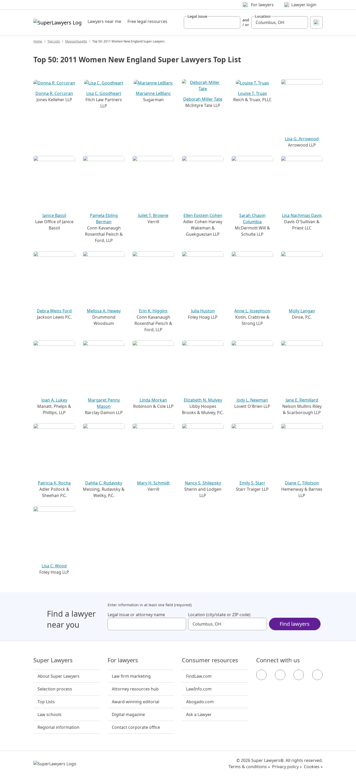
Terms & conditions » (249, 766)
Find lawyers (295, 623)
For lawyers (123, 660)
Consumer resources (210, 660)
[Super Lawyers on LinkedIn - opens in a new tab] (317, 675)
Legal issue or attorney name (136, 614)
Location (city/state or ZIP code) (219, 614)
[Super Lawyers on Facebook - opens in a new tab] (261, 675)
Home (37, 41)
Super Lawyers (53, 660)
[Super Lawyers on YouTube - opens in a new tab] (298, 675)
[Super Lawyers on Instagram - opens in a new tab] (280, 675)
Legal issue (197, 16)
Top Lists (53, 41)
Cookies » (313, 766)
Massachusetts (76, 41)
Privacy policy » (287, 766)
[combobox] (212, 22)
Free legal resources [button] (147, 21)
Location (263, 16)
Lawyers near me (104, 21)
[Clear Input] (234, 22)
